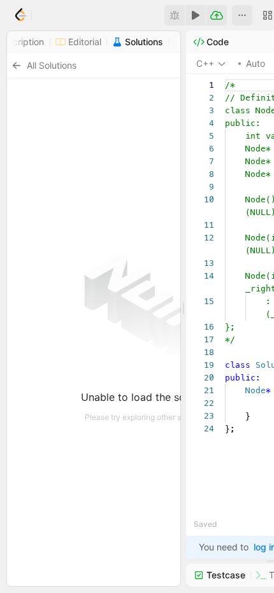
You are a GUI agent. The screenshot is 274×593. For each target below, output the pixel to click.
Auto (255, 63)
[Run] (195, 15)
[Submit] (216, 15)
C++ (205, 63)
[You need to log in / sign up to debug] (174, 15)
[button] (242, 15)
